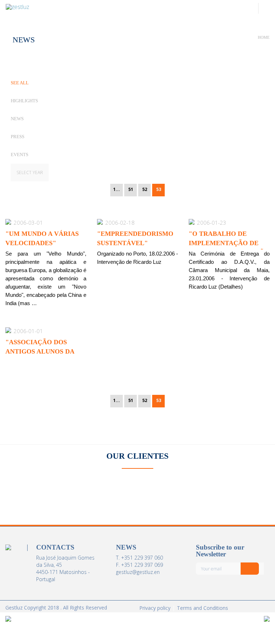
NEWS (17, 118)
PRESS (17, 136)
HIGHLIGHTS (24, 100)
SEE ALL (20, 82)
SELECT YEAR (29, 172)
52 (144, 189)
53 (158, 189)
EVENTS (19, 154)
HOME (264, 37)
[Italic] (250, 568)
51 (130, 189)
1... (116, 189)
